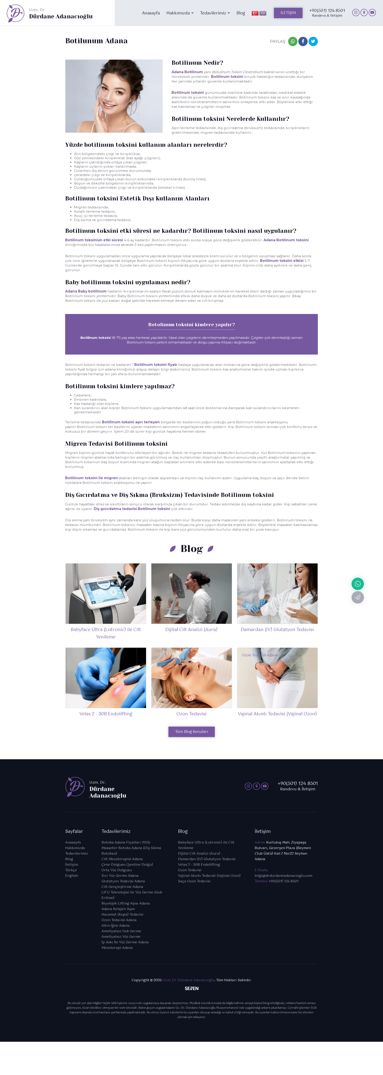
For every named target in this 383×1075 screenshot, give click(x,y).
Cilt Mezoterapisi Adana (122, 859)
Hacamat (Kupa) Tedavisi (122, 914)
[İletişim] (358, 597)
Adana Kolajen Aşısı (118, 909)
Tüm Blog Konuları (191, 732)
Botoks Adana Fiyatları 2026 (126, 842)
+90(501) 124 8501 (284, 881)
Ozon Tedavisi (189, 870)
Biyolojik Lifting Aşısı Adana (126, 903)
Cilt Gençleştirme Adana (122, 887)
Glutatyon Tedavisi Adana (123, 881)
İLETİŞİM (288, 13)
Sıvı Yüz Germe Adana (120, 876)
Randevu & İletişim (327, 13)
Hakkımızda (75, 848)
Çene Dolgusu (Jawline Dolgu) (127, 864)
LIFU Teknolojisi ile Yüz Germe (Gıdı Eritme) (132, 895)
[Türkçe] (255, 13)
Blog (69, 859)
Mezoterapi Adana (117, 948)
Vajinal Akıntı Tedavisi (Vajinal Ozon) (209, 876)
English (71, 876)
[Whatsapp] (358, 584)
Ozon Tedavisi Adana (119, 920)
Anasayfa (73, 842)
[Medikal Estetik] (356, 12)
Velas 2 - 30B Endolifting (199, 864)
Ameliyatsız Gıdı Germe (121, 931)
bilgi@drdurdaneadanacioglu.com (283, 876)
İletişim (71, 864)
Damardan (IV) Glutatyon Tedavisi (207, 859)
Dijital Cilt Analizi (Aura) (199, 853)
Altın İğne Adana (116, 925)
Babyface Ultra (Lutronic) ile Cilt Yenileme (206, 845)
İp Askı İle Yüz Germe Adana (125, 942)
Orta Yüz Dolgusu (117, 870)
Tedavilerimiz (76, 853)
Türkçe (71, 870)
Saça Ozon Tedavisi (194, 881)
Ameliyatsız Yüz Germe (121, 937)
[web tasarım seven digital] (191, 989)
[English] (263, 13)
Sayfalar (74, 831)
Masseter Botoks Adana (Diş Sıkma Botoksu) (131, 850)
